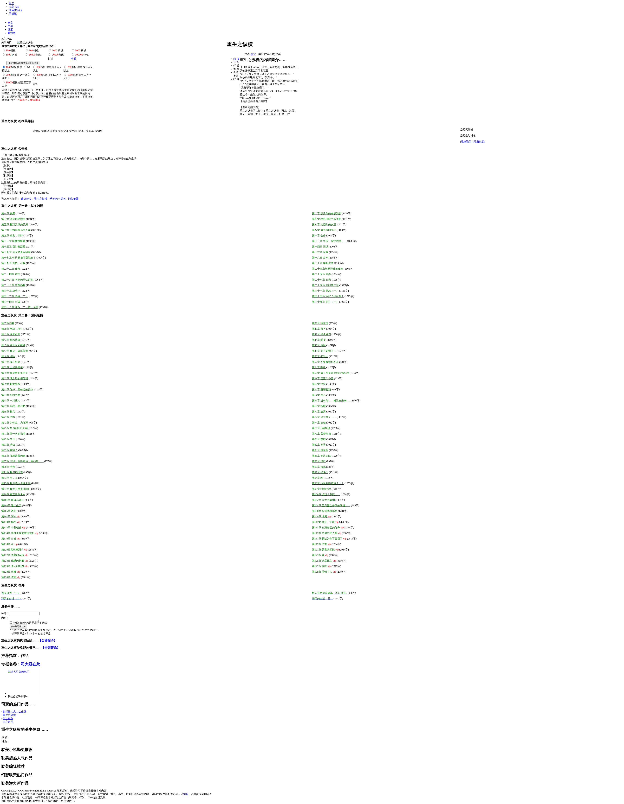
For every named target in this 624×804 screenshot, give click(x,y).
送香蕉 (54, 131)
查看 (73, 58)
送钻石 (81, 131)
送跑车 (90, 131)
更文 (10, 22)
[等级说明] (479, 141)
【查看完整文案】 (250, 107)
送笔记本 (63, 131)
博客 (10, 29)
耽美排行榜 (15, 10)
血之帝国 (8, 721)
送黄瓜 (37, 131)
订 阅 (236, 62)
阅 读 (236, 58)
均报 (185, 794)
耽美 (11, 3)
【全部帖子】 (47, 640)
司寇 (253, 54)
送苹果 (45, 131)
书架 (10, 26)
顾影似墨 (73, 198)
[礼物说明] (466, 141)
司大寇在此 (30, 664)
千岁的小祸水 (57, 198)
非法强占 (8, 718)
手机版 (13, 13)
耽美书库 (14, 6)
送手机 (73, 131)
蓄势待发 (26, 198)
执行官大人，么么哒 (14, 711)
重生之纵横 (40, 198)
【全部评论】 (50, 647)
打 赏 (236, 65)
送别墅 (98, 131)
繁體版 (12, 33)
